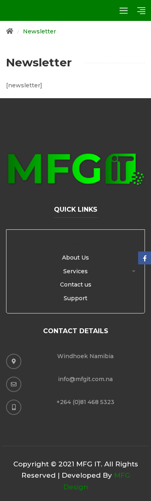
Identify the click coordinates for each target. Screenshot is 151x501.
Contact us (75, 284)
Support (75, 298)
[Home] (9, 32)
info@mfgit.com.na (85, 379)
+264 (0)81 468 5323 (85, 402)
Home (76, 244)
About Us (75, 257)
